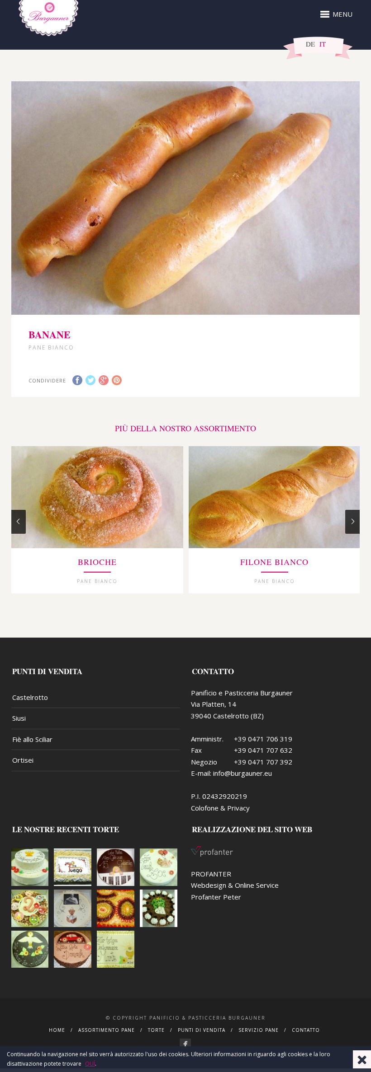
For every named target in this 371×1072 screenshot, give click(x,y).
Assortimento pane (106, 1030)
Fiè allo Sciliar (32, 739)
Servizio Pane (258, 1030)
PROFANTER (211, 873)
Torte (156, 1030)
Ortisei (22, 759)
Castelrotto (30, 697)
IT (322, 43)
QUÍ (90, 1063)
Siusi (19, 717)
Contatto (306, 1030)
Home (57, 1030)
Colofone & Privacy (220, 807)
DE (310, 43)
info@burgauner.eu (242, 773)
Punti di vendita (201, 1030)
